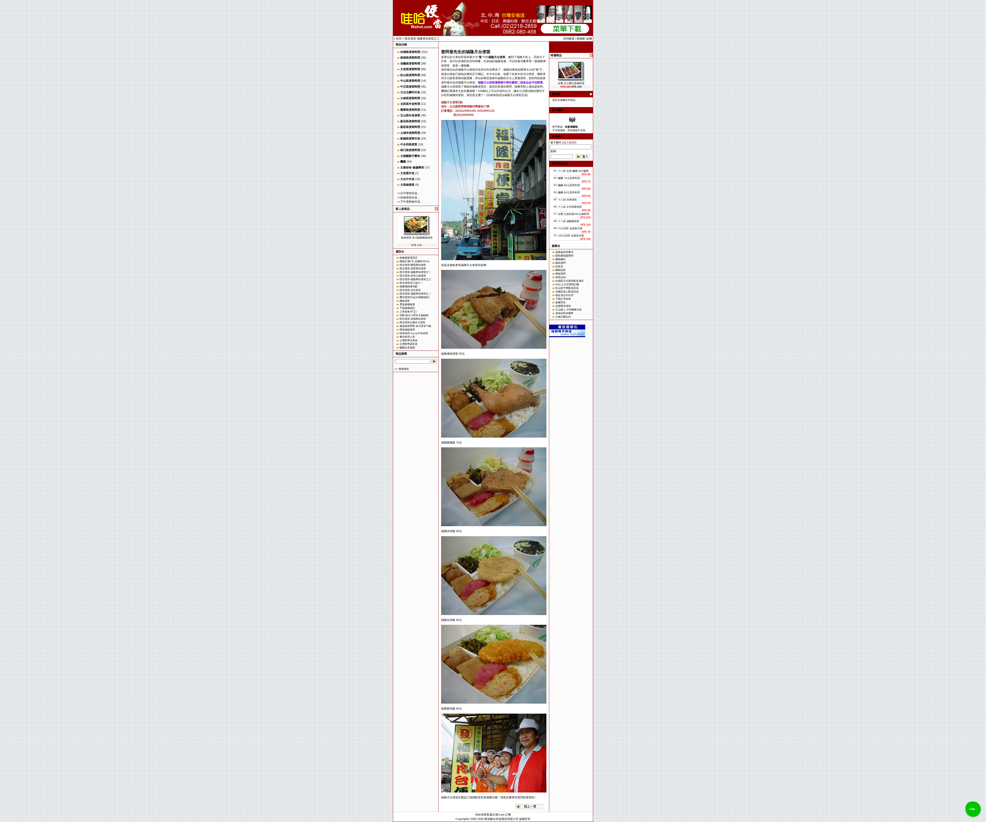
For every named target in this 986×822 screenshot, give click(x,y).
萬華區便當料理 (410, 109)
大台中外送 (407, 179)
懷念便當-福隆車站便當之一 (415, 272)
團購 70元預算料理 (569, 178)
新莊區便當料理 (410, 126)
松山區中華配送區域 (567, 288)
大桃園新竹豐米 (410, 155)
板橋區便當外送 (410, 138)
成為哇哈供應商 (564, 313)
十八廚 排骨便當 (567, 199)
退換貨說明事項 (564, 252)
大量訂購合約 (563, 316)
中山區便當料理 (410, 80)
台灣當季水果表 (409, 340)
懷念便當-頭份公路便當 (413, 275)
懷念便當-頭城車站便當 (413, 318)
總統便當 (405, 300)
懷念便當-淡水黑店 (410, 290)
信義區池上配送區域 (567, 291)
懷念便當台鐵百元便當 (412, 322)
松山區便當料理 (410, 75)
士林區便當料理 (410, 98)
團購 (403, 161)
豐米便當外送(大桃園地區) (414, 297)
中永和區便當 (408, 144)
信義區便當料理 (410, 63)
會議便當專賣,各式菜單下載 (415, 326)
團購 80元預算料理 (569, 185)
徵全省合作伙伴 (564, 295)
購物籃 (581, 38)
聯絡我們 (560, 273)
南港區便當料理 (410, 57)
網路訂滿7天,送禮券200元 (415, 261)
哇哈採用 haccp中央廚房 (414, 333)
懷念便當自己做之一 (411, 282)
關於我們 (560, 262)
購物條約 (560, 259)
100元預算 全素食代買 (571, 235)
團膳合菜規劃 (407, 347)
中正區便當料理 (410, 86)
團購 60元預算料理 (569, 192)
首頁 (399, 38)
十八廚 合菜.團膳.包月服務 (573, 170)
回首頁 (559, 266)
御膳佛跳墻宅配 (409, 286)
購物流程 (560, 270)
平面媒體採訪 (407, 308)
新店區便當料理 (410, 121)
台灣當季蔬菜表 (409, 344)
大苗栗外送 (407, 173)
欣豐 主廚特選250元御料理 (573, 214)
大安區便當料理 (410, 69)
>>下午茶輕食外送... (409, 201)
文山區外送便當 (410, 115)
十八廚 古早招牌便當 (570, 206)
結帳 (589, 38)
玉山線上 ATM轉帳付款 (568, 309)
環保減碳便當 (407, 329)
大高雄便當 (407, 184)
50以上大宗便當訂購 (567, 284)
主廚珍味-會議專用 (412, 167)
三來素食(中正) (408, 311)
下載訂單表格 (563, 298)
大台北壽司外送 (410, 92)
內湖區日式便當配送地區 (569, 280)
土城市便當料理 (410, 132)
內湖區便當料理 (410, 51)
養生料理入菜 (407, 336)
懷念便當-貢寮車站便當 (413, 268)
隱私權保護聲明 (564, 255)
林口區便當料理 (410, 150)
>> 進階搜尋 (402, 368)
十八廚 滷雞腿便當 (568, 221)
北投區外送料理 (410, 103)
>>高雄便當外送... (408, 197)
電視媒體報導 (407, 304)
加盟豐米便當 (563, 306)
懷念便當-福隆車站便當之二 (415, 293)
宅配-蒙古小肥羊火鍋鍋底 (414, 315)
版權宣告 (560, 302)
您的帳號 (568, 38)
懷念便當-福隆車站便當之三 (422, 38)
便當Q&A (560, 277)
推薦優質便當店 (409, 257)
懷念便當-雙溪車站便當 (413, 264)
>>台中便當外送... (408, 193)
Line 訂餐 (505, 814)
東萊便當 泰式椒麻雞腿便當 (417, 237)
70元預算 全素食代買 (570, 228)
